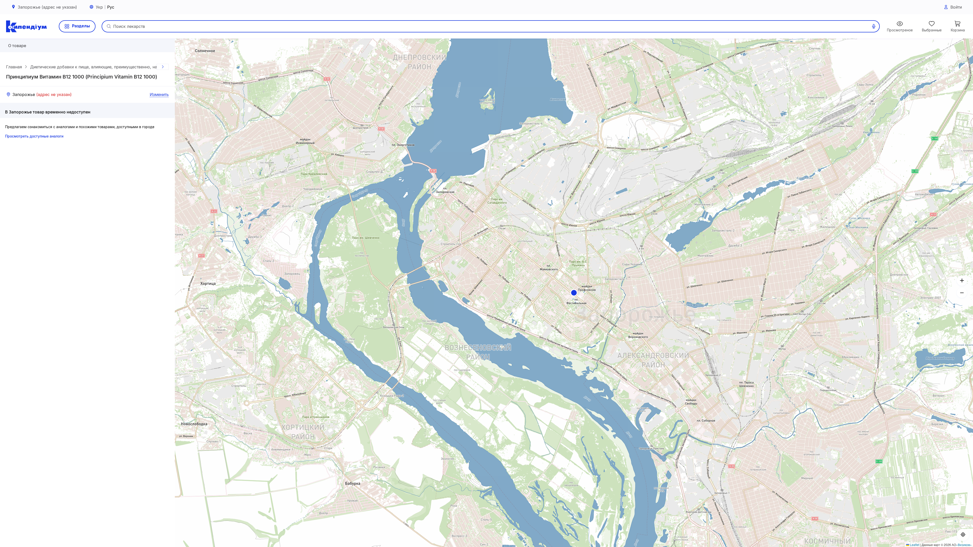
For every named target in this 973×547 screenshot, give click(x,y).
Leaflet (914, 544)
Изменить (159, 94)
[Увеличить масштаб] (962, 281)
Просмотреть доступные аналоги (34, 136)
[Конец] (163, 67)
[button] (573, 292)
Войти (956, 7)
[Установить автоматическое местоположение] (963, 535)
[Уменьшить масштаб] (962, 293)
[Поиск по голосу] (874, 26)
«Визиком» (964, 544)
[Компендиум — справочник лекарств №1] (26, 26)
